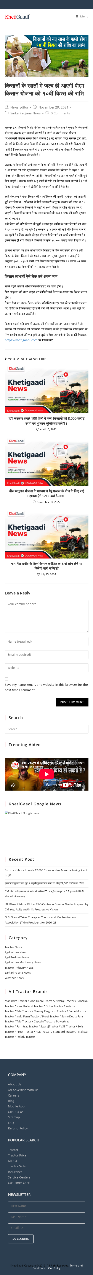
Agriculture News (16, 952)
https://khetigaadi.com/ (21, 340)
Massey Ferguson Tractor (50, 1011)
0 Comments (60, 113)
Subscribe (21, 1239)
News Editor (19, 107)
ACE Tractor (43, 1032)
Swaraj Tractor (65, 1001)
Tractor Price (17, 1155)
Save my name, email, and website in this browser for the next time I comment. (46, 687)
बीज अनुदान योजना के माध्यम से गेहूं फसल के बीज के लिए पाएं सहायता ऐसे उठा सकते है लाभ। (46, 493)
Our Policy (54, 1268)
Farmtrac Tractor (27, 1026)
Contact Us (16, 1112)
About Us (14, 1084)
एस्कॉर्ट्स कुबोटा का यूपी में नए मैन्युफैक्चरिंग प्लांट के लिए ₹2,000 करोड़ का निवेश (44, 883)
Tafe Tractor (23, 1011)
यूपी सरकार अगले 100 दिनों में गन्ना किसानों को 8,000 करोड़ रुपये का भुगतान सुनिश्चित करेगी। (47, 421)
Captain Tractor (44, 1021)
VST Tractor (68, 1026)
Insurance (15, 1172)
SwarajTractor (49, 1026)
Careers (13, 1095)
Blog (11, 1101)
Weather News (14, 978)
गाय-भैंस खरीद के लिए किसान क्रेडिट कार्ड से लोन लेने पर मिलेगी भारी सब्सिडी (46, 566)
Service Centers (19, 1177)
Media (12, 1161)
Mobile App (16, 1106)
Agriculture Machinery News (23, 962)
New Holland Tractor (29, 1006)
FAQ (11, 1123)
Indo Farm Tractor (28, 1016)
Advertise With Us (23, 1090)
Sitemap (14, 1117)
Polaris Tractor (25, 1037)
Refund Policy (18, 1128)
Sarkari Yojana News (25, 113)
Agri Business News (17, 957)
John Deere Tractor (42, 1001)
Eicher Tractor (54, 1006)
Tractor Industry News (19, 967)
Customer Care (19, 1183)
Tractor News (13, 947)
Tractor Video (17, 1166)
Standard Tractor (64, 1032)
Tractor (13, 1150)
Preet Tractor (50, 1016)
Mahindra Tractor (16, 1001)
